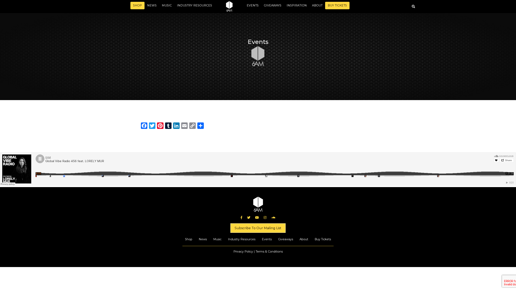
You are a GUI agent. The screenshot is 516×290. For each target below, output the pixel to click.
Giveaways (272, 5)
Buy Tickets (337, 5)
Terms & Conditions (269, 251)
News (152, 5)
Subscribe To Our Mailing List (258, 228)
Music (167, 5)
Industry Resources (194, 5)
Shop (137, 5)
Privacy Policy (243, 251)
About (317, 5)
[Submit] (413, 6)
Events (253, 5)
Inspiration (297, 5)
